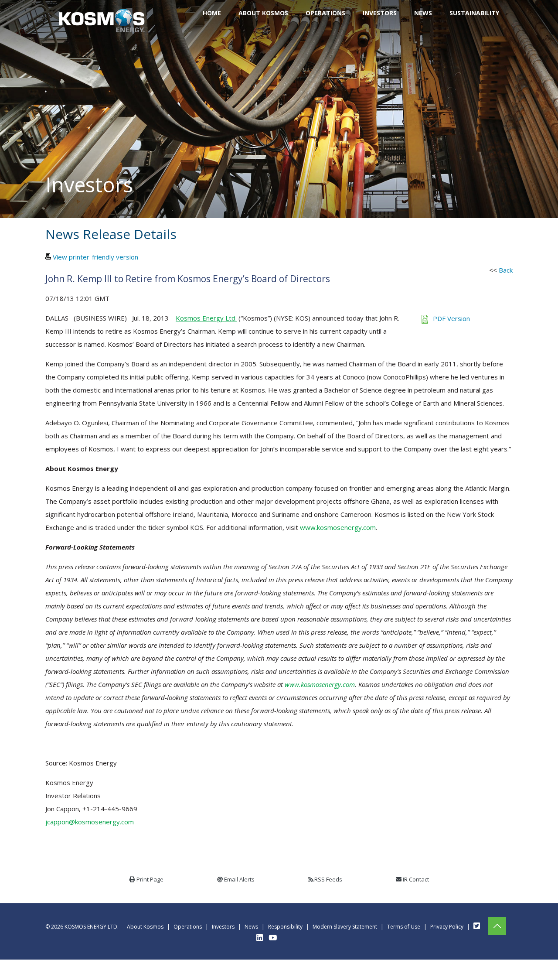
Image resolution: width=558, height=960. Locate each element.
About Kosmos (145, 926)
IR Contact (416, 879)
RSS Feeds (328, 879)
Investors (223, 926)
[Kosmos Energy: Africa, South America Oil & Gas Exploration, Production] (102, 13)
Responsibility (285, 926)
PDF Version (451, 318)
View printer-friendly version (95, 257)
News (251, 926)
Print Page (149, 879)
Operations (188, 926)
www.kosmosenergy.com (338, 527)
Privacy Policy (446, 926)
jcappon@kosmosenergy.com (89, 821)
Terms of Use (403, 926)
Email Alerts (239, 879)
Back (506, 270)
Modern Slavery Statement (345, 926)
